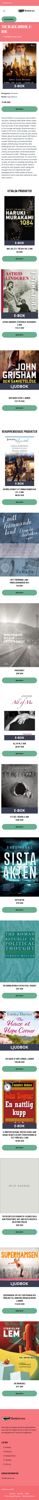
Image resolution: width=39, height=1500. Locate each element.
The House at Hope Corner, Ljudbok (19, 1058)
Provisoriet (19, 670)
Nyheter (8, 1460)
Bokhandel (9, 19)
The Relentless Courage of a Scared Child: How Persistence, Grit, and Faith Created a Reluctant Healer (19, 1219)
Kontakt (20, 1494)
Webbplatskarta (28, 1496)
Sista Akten (19, 900)
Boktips (8, 1447)
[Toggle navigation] (4, 11)
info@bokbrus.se (7, 3)
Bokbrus (8, 1451)
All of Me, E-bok (19, 743)
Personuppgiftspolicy (13, 1496)
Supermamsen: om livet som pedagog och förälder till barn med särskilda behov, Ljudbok (19, 1298)
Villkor (27, 1494)
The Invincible (19, 1383)
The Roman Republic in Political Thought (19, 985)
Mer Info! (19, 109)
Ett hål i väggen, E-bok (19, 816)
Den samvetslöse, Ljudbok (19, 398)
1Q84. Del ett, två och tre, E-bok (19, 248)
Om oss (8, 1464)
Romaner (14, 93)
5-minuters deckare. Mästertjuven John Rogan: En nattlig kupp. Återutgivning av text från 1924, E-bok (19, 1135)
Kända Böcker (10, 1456)
